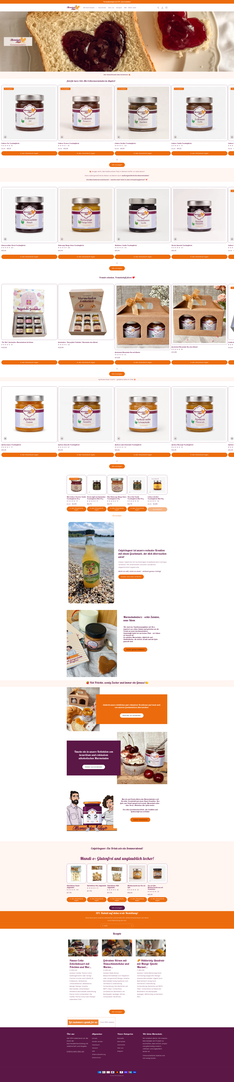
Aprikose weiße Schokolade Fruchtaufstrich (128, 445)
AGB (93, 1051)
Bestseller (120, 1038)
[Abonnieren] (131, 926)
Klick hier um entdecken (132, 715)
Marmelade (121, 1041)
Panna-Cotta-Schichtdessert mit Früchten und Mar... (80, 964)
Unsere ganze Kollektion (135, 650)
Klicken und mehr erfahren (131, 577)
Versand (95, 1048)
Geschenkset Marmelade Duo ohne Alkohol (184, 347)
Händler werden (97, 1041)
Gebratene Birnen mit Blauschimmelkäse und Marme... (116, 964)
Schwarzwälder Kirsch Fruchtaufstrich (13, 245)
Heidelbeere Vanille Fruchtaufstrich (126, 245)
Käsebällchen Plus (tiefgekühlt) (96, 886)
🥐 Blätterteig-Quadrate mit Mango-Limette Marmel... (150, 964)
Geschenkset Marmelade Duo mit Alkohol (127, 352)
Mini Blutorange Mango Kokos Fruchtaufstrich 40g (116, 498)
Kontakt (94, 1038)
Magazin (120, 1051)
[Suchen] (158, 8)
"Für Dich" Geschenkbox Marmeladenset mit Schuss (17, 342)
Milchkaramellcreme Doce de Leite (136, 886)
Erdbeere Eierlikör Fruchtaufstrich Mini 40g (156, 498)
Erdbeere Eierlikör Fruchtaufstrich (125, 143)
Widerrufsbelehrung (99, 1054)
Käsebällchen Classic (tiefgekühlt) (73, 886)
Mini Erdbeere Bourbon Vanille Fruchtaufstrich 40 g (76, 498)
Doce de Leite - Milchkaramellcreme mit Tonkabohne (155, 887)
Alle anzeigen (117, 165)
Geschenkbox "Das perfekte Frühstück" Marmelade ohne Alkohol (78, 342)
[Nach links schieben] (113, 160)
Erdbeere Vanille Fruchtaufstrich (181, 143)
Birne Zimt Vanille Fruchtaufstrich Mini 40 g (136, 498)
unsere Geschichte (140, 820)
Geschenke (121, 1045)
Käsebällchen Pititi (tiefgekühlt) (113, 886)
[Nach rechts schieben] (121, 160)
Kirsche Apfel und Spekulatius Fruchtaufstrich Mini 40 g (96, 498)
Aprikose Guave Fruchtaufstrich (11, 445)
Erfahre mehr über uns (75, 1051)
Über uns (120, 1048)
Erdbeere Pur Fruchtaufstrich (10, 143)
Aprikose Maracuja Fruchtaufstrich (182, 445)
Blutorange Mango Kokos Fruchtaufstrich (71, 245)
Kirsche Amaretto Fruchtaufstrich (181, 245)
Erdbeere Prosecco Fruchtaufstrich (68, 143)
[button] (89, 8)
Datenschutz (96, 1058)
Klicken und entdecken (93, 767)
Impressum (96, 1045)
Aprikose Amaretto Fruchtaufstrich (69, 445)
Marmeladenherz (119, 1075)
